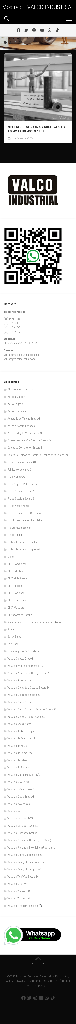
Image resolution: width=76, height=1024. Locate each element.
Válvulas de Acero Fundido (21, 738)
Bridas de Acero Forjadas (21, 425)
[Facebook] (18, 30)
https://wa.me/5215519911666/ (21, 343)
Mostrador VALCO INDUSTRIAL (38, 7)
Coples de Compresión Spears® (25, 447)
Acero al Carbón (16, 396)
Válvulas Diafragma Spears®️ (23, 774)
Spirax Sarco (14, 636)
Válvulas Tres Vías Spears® (22, 876)
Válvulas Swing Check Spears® (24, 869)
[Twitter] (26, 30)
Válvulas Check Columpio (21, 702)
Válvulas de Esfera (17, 760)
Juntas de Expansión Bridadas (23, 542)
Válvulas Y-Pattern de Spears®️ (24, 905)
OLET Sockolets (16, 593)
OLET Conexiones (17, 564)
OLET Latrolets (15, 571)
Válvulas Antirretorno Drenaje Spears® (28, 673)
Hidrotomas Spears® (19, 527)
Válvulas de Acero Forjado (21, 731)
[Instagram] (34, 30)
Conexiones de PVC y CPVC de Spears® (29, 440)
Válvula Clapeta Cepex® (20, 658)
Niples (10, 556)
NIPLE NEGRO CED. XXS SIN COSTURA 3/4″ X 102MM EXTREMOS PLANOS (37, 129)
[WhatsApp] (50, 30)
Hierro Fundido (15, 534)
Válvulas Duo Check (18, 782)
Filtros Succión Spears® (20, 498)
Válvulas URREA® (17, 883)
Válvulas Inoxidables (18, 804)
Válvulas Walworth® (18, 891)
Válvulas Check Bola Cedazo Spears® (28, 687)
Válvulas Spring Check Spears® (24, 854)
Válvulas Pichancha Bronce (22, 833)
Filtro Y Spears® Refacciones (23, 484)
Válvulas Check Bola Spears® (23, 694)
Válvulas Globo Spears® (20, 796)
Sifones (11, 629)
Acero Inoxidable (16, 411)
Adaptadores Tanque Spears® (24, 418)
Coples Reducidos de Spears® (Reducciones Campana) (37, 455)
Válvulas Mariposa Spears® (22, 825)
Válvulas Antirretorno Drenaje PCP (25, 665)
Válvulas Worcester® (19, 898)
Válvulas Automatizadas (20, 680)
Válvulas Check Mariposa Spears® (26, 716)
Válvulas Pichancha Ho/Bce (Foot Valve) (29, 840)
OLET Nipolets (15, 585)
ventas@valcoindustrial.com (19, 359)
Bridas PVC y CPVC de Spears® (24, 433)
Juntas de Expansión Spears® (24, 549)
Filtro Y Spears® (16, 476)
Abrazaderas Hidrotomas (21, 389)
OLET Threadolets (17, 600)
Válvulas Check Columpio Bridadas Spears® (31, 709)
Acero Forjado (15, 404)
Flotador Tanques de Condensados (26, 513)
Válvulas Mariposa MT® (20, 818)
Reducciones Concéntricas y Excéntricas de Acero (34, 622)
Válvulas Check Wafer (19, 723)
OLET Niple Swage (17, 578)
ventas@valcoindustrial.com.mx (21, 354)
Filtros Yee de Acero (18, 505)
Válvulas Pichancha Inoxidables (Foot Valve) (31, 847)
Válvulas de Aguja (17, 745)
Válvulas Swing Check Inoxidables (25, 862)
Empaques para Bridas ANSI (22, 462)
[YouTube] (42, 30)
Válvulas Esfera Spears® (21, 789)
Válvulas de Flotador (18, 767)
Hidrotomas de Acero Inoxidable (24, 520)
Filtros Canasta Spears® (21, 491)
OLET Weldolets (15, 607)
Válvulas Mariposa (17, 811)
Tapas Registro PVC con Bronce (24, 651)
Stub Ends (13, 644)
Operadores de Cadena (19, 614)
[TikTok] (57, 30)
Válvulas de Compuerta (20, 753)
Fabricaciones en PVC (19, 469)
